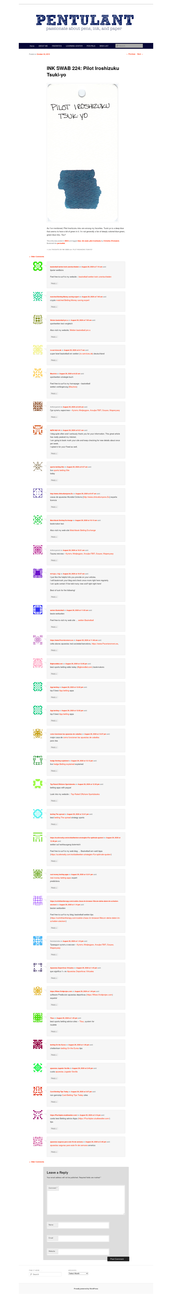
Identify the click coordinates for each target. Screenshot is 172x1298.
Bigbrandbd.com (56, 663)
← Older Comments (36, 256)
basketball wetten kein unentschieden (64, 267)
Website (52, 1251)
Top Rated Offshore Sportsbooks (62, 784)
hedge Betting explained (59, 760)
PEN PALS (91, 46)
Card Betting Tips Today (59, 1091)
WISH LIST (104, 46)
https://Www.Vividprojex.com (61, 991)
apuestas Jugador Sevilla (59, 1068)
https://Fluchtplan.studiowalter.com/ (63, 1115)
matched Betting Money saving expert (64, 296)
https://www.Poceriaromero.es (61, 640)
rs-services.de (55, 350)
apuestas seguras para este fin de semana (66, 1142)
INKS (67, 241)
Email (51, 1238)
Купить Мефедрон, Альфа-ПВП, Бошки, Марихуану (96, 410)
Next (140, 54)
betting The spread (57, 814)
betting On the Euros (58, 1045)
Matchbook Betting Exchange (61, 520)
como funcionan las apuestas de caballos (66, 734)
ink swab (85, 241)
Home (32, 46)
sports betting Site (57, 467)
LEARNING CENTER (74, 46)
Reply (54, 283)
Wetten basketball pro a (59, 320)
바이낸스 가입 (55, 573)
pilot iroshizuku (95, 241)
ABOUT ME (43, 46)
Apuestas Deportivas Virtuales (62, 968)
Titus (52, 1018)
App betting (54, 687)
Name (51, 1224)
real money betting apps (59, 874)
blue (79, 241)
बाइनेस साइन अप (55, 430)
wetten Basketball (57, 610)
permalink (61, 243)
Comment (53, 1188)
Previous (130, 54)
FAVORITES (57, 46)
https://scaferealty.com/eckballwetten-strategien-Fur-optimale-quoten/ (76, 837)
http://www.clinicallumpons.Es (61, 493)
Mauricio (53, 373)
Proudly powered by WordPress (86, 1288)
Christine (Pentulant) (111, 241)
